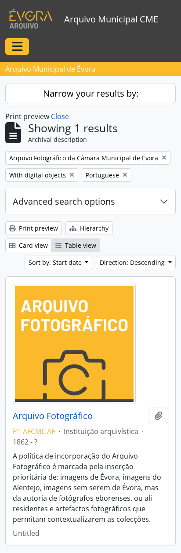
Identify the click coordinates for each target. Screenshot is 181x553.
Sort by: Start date (56, 262)
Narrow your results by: (90, 93)
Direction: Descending (133, 262)
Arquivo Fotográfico (53, 416)
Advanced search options (64, 201)
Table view (79, 245)
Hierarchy (93, 228)
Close (60, 116)
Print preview (37, 228)
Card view (32, 245)
